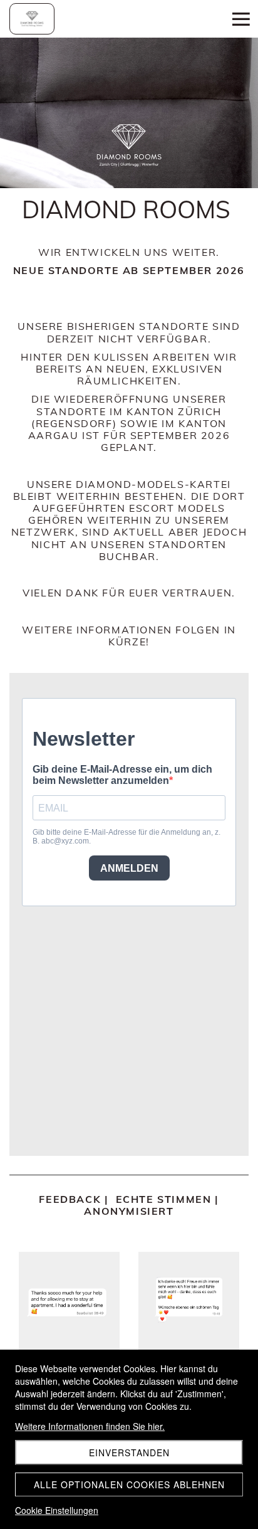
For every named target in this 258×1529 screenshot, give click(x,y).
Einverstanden (129, 1452)
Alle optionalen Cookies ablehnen (129, 1484)
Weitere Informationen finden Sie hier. (90, 1426)
